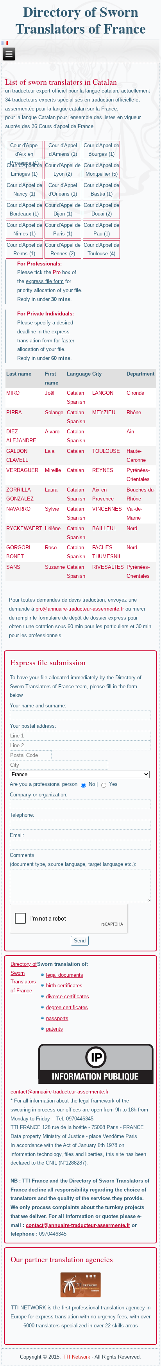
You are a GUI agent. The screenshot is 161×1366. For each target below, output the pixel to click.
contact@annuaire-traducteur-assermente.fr (60, 1092)
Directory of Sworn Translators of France (80, 19)
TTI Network (76, 1357)
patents (54, 1029)
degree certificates (67, 1007)
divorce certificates (67, 996)
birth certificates (64, 985)
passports (57, 1018)
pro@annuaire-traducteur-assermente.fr (80, 609)
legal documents (64, 975)
